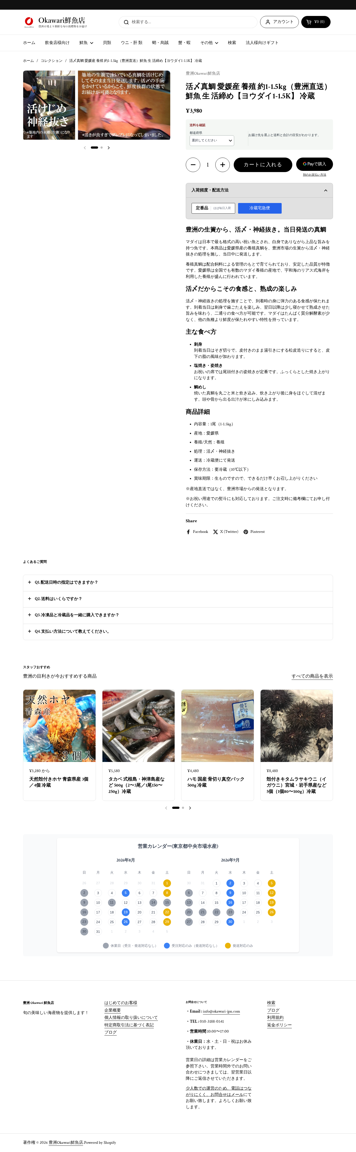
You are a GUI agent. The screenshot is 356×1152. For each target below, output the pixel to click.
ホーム (28, 60)
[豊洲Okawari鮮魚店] (56, 22)
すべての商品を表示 (312, 676)
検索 (271, 1003)
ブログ (110, 1032)
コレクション (51, 60)
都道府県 (196, 133)
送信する (125, 22)
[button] (316, 22)
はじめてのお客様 (120, 1003)
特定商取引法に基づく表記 (129, 1025)
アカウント (283, 21)
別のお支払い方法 (314, 175)
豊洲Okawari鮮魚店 (66, 1142)
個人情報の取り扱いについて (131, 1017)
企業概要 (112, 1010)
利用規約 (275, 1017)
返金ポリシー (279, 1025)
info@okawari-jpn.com (221, 1011)
